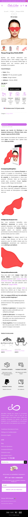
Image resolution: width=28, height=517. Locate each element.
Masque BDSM (20, 11)
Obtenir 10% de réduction (14, 489)
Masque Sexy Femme (19, 350)
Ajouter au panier (15, 89)
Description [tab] (5, 124)
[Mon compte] (21, 5)
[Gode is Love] (13, 5)
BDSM (12, 11)
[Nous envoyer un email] (12, 458)
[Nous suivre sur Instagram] (23, 5)
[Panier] (26, 5)
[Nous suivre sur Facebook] (8, 458)
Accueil (6, 11)
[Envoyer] (25, 462)
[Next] (24, 32)
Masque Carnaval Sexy (6, 350)
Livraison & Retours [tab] (7, 126)
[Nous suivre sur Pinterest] (13, 458)
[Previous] (3, 32)
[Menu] (2, 5)
